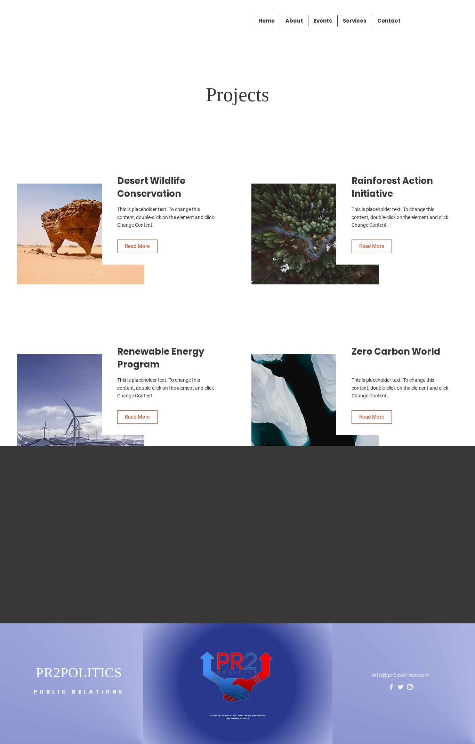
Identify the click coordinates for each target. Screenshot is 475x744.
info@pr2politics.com (400, 675)
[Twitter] (400, 687)
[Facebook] (391, 687)
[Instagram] (410, 687)
